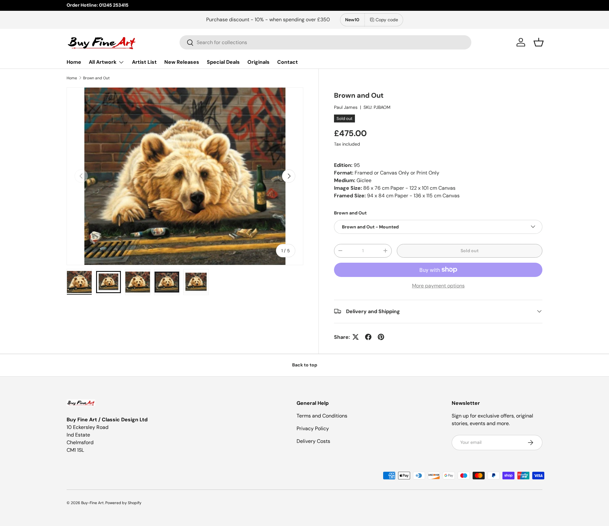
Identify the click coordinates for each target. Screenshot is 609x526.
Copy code (387, 20)
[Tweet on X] (355, 337)
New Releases (181, 62)
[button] (539, 42)
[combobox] (325, 42)
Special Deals (223, 62)
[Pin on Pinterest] (381, 337)
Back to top (304, 365)
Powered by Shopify (123, 502)
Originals (258, 62)
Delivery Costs (313, 441)
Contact (287, 62)
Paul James (345, 107)
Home (74, 62)
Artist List (144, 62)
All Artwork (102, 62)
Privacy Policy (313, 428)
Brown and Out (96, 78)
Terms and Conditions (322, 415)
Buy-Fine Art (92, 502)
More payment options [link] (438, 285)
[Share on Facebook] (368, 337)
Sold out (470, 250)
